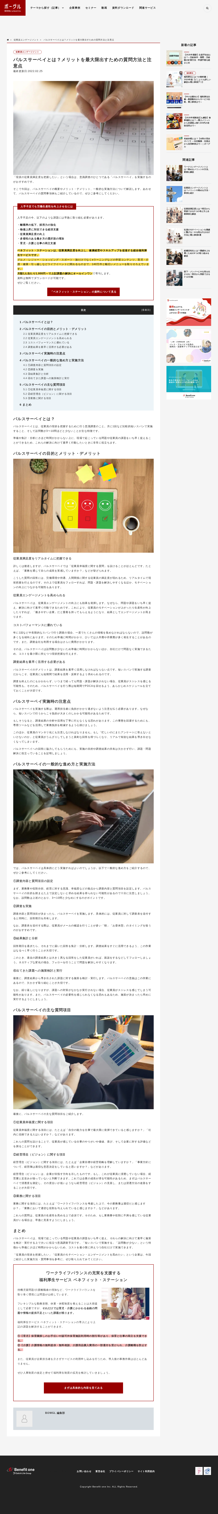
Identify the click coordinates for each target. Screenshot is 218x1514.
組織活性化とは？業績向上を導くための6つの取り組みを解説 (197, 253)
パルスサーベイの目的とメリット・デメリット (53, 329)
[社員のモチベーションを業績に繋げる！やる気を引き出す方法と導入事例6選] (174, 236)
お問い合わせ (84, 1471)
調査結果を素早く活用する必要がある (47, 347)
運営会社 (100, 1471)
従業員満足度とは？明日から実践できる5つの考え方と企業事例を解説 (197, 211)
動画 (104, 7)
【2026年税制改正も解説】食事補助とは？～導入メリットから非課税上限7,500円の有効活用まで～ (197, 122)
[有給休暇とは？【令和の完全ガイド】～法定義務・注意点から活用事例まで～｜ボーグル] (174, 142)
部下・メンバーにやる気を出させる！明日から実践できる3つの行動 (197, 274)
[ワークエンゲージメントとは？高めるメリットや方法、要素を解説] (174, 173)
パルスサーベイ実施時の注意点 (42, 353)
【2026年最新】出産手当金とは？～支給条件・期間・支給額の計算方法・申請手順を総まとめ (197, 59)
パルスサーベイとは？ (36, 322)
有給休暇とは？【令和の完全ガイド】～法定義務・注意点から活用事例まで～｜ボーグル (197, 142)
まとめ (26, 404)
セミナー (90, 7)
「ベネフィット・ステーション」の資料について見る (83, 291)
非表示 (146, 310)
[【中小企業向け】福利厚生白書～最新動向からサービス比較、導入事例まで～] (174, 100)
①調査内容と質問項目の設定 (42, 365)
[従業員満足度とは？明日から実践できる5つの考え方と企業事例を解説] (174, 215)
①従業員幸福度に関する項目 (42, 389)
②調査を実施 (33, 369)
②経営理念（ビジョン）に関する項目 (47, 393)
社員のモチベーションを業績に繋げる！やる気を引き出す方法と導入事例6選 (197, 232)
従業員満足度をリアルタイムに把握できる (50, 333)
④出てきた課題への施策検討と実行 (46, 378)
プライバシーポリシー (121, 1471)
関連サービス (147, 7)
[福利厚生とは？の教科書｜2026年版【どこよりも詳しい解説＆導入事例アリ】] (174, 79)
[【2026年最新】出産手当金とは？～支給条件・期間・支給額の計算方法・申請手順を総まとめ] (174, 58)
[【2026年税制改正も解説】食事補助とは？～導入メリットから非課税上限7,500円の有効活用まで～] (174, 121)
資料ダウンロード (123, 7)
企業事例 (74, 7)
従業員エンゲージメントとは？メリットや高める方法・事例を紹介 (197, 190)
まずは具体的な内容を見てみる (83, 1387)
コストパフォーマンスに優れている (46, 342)
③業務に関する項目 (37, 398)
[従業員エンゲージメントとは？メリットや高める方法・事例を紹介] (174, 194)
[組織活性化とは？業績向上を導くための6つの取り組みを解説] (174, 257)
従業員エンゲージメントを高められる (47, 338)
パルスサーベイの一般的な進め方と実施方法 (52, 360)
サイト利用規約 (146, 1471)
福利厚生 (190, 73)
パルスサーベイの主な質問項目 (42, 384)
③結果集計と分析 (36, 373)
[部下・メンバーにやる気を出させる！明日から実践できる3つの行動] (174, 278)
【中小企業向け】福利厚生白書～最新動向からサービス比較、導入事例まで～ (197, 99)
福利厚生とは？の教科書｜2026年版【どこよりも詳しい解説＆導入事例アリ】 (197, 79)
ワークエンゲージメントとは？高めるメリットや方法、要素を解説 (197, 169)
